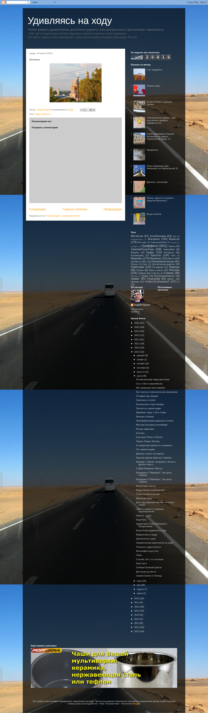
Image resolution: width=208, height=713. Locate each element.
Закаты (171, 246)
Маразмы (136, 258)
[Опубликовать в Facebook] (90, 110)
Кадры (38, 114)
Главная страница (75, 209)
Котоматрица (137, 255)
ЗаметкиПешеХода (142, 249)
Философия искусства (147, 551)
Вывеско (174, 239)
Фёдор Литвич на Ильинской (150, 490)
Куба (173, 255)
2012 (136, 623)
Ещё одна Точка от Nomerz (149, 437)
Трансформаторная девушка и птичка (154, 420)
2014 (136, 615)
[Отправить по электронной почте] (81, 110)
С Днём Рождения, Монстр (149, 468)
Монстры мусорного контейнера (151, 425)
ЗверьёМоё (168, 249)
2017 (136, 602)
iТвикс (139, 555)
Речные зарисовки (145, 429)
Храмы (135, 278)
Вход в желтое (154, 214)
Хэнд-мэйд (153, 278)
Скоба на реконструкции (148, 494)
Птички (139, 270)
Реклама (174, 270)
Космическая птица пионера (150, 404)
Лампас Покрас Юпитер (147, 441)
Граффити (150, 246)
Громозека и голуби (145, 400)
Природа (174, 267)
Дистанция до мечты (146, 571)
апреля (140, 589)
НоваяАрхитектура (162, 261)
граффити (135, 246)
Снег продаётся (154, 70)
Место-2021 (140, 261)
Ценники (135, 282)
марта (140, 593)
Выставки (142, 242)
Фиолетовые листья (146, 486)
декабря (141, 355)
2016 (136, 607)
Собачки (142, 273)
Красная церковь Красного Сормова (153, 458)
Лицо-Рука (141, 520)
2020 (136, 347)
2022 (136, 339)
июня (140, 581)
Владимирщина (137, 239)
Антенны (140, 433)
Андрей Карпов (142, 305)
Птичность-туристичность (148, 547)
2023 (136, 335)
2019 (136, 352)
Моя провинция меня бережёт (150, 388)
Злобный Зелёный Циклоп (149, 567)
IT (179, 282)
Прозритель (152, 150)
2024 (136, 331)
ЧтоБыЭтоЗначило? (157, 281)
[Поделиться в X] (87, 110)
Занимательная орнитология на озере (154, 543)
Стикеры (168, 273)
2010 (136, 631)
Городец (173, 242)
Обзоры (134, 264)
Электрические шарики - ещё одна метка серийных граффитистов (161, 120)
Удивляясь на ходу (70, 20)
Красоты (46, 114)
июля (140, 376)
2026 (136, 323)
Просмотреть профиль (137, 310)
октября (141, 363)
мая (139, 585)
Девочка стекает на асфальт (150, 453)
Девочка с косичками (157, 182)
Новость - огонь (143, 515)
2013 (136, 619)
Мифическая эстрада (146, 534)
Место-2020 (174, 258)
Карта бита (141, 563)
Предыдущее (113, 209)
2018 (136, 598)
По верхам (157, 267)
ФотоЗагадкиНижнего (164, 276)
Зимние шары (153, 86)
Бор (174, 236)
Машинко (155, 258)
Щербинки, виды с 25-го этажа (151, 412)
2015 (136, 611)
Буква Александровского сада (151, 530)
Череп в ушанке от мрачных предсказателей (150, 510)
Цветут (170, 279)
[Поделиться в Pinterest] (94, 110)
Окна (145, 264)
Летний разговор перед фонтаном (152, 379)
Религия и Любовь (145, 416)
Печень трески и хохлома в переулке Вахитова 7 (160, 199)
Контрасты (169, 252)
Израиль (135, 252)
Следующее (37, 209)
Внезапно (154, 239)
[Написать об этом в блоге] (84, 110)
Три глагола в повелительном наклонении (156, 392)
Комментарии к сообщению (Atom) (63, 216)
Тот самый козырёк (145, 449)
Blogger (136, 703)
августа (141, 372)
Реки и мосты (156, 270)
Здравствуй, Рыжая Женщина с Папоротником (151, 525)
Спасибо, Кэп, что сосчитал (149, 559)
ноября (140, 359)
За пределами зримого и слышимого (154, 445)
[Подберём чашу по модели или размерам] (104, 668)
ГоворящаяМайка (158, 242)
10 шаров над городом (147, 396)
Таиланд (134, 276)
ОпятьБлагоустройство (163, 264)
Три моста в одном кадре (148, 408)
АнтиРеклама (158, 236)
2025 (136, 327)
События (155, 273)
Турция (144, 276)
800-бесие (137, 236)
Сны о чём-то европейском (149, 383)
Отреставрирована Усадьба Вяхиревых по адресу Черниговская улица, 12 (160, 136)
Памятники (137, 267)
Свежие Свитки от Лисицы (149, 576)
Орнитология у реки (146, 539)
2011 (136, 627)
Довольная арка (144, 498)
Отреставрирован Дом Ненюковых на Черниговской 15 (162, 167)
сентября (141, 368)
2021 (136, 343)
